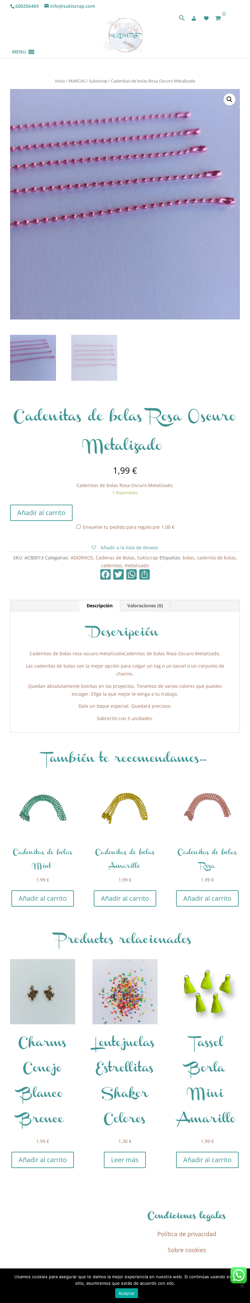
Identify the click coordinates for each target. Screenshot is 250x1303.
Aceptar (126, 1293)
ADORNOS (82, 558)
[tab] (99, 605)
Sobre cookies (187, 1250)
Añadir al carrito (41, 512)
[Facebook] (105, 575)
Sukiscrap (98, 81)
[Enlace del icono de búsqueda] (182, 19)
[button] (19, 43)
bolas (188, 558)
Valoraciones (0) (145, 605)
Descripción (100, 605)
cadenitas (111, 565)
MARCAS (77, 81)
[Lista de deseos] (206, 18)
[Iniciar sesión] (194, 18)
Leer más (125, 1159)
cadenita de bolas (216, 558)
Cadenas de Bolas (115, 558)
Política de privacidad (186, 1234)
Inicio (60, 81)
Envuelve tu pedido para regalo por (128, 527)
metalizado (137, 565)
